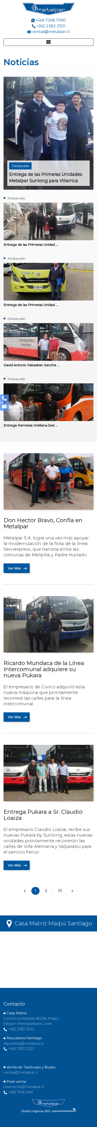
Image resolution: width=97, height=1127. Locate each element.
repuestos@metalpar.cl (24, 1043)
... (53, 889)
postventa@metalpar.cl (24, 1086)
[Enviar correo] (4, 406)
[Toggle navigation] (48, 42)
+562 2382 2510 (50, 26)
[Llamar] (4, 398)
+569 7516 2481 (20, 1092)
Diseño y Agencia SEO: (36, 1111)
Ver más (15, 568)
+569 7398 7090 (50, 20)
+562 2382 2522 (21, 1048)
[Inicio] (48, 1103)
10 (61, 890)
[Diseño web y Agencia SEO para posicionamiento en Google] (64, 1111)
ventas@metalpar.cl (51, 31)
